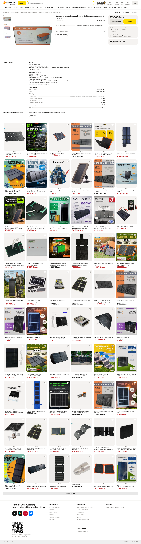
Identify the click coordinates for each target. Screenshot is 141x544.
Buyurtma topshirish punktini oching (115, 507)
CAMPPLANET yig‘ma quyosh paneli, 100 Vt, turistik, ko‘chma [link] (14, 301)
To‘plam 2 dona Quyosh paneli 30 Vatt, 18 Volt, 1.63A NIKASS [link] (37, 153)
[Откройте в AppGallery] (25, 515)
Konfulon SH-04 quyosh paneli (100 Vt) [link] (103, 264)
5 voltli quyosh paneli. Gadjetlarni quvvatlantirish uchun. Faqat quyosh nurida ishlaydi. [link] (14, 264)
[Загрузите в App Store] (14, 515)
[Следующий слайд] (49, 34)
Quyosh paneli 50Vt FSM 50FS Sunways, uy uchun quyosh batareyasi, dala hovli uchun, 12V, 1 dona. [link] (126, 338)
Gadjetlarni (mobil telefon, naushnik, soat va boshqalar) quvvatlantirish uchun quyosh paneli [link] (36, 227)
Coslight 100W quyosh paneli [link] (57, 153)
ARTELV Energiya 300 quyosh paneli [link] (103, 337)
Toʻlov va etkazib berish (82, 509)
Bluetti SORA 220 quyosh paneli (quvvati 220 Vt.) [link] (13, 153)
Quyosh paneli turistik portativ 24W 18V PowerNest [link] (81, 301)
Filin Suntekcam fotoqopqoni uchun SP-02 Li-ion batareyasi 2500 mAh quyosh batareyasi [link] (14, 227)
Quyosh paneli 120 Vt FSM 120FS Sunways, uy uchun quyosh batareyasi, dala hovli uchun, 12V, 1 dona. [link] (14, 338)
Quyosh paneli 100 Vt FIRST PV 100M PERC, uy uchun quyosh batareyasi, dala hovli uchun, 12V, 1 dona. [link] (126, 375)
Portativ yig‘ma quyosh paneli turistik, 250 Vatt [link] (81, 153)
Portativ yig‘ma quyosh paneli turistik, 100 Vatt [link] (103, 412)
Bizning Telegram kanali (83, 519)
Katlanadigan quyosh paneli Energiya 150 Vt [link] (126, 190)
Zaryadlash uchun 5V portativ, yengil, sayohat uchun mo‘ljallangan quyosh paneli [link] (14, 375)
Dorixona (51, 514)
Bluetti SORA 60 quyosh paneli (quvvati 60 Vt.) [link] (80, 448)
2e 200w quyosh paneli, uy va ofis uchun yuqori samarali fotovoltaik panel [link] (80, 375)
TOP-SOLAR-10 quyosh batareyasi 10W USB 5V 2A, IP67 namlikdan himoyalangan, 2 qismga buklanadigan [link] (103, 153)
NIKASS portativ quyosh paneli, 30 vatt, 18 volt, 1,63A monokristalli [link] (58, 412)
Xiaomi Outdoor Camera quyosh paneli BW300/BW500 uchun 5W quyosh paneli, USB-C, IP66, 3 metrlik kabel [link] (126, 448)
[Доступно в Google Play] (20, 515)
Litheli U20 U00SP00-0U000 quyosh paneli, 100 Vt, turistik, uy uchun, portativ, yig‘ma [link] (102, 301)
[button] (61, 34)
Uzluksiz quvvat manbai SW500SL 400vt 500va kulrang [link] (35, 264)
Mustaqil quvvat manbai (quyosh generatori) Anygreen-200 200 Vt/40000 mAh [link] (58, 264)
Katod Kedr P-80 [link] (76, 484)
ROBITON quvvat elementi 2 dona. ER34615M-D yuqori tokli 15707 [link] (80, 412)
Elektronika (52, 519)
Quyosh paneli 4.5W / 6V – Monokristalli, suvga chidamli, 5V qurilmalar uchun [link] (35, 301)
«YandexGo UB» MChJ (133, 541)
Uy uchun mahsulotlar (54, 517)
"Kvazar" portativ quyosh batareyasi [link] (36, 411)
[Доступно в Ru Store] (31, 515)
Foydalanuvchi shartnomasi (11, 541)
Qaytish (79, 517)
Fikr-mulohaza (80, 512)
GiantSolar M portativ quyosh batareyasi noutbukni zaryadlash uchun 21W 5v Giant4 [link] (58, 485)
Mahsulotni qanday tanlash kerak (85, 507)
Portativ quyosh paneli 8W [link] (33, 337)
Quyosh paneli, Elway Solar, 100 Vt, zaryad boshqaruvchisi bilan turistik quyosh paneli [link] (36, 190)
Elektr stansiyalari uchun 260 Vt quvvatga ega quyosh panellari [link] (80, 227)
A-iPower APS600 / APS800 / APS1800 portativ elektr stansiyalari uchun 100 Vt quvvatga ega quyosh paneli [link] (103, 448)
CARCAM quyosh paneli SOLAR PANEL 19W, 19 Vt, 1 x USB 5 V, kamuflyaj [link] (58, 448)
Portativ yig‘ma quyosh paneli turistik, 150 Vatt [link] (126, 301)
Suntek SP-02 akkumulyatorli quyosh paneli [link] (81, 190)
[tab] (7, 7)
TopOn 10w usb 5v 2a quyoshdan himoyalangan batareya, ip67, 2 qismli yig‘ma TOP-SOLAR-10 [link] (103, 485)
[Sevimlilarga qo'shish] (23, 125)
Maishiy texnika (53, 512)
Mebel (50, 522)
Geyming (51, 509)
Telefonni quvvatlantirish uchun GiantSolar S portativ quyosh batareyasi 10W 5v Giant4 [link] (80, 264)
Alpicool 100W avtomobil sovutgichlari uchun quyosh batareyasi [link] (59, 375)
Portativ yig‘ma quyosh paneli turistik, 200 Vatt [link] (103, 190)
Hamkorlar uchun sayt (82, 531)
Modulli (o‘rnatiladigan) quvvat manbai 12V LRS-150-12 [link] (81, 337)
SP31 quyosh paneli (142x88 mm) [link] (125, 226)
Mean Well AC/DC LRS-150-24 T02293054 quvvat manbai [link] (57, 301)
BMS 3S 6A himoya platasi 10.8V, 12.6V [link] (58, 190)
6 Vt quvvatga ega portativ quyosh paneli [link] (125, 412)
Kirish (135, 3)
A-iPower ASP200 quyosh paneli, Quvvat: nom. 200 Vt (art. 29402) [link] (102, 227)
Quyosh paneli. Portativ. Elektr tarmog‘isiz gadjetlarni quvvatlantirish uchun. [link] (103, 375)
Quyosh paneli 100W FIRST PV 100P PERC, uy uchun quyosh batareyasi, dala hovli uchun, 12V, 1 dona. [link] (126, 485)
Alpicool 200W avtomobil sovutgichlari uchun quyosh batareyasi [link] (36, 485)
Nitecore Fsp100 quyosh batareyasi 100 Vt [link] (126, 153)
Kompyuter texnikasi (54, 507)
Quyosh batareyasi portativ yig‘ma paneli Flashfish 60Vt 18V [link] (125, 264)
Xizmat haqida (80, 514)
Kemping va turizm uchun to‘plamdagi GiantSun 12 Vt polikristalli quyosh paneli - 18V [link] (59, 227)
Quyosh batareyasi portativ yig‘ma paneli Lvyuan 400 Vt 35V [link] (13, 190)
